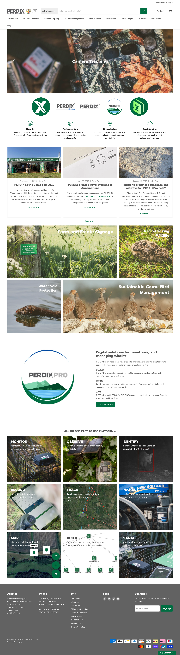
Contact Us (75, 600)
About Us (143, 18)
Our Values (156, 18)
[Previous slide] (14, 62)
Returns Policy (77, 621)
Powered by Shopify (14, 644)
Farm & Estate (95, 18)
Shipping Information (79, 611)
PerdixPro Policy (78, 629)
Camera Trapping (52, 18)
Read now (33, 209)
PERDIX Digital (127, 18)
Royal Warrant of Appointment (97, 198)
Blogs (9, 25)
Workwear (111, 18)
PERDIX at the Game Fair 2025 (34, 186)
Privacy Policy (77, 625)
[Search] (143, 11)
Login (162, 11)
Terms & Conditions (79, 614)
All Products (13, 18)
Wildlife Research (31, 18)
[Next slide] (165, 62)
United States (163, 3)
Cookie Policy (76, 618)
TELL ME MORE (105, 406)
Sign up (167, 610)
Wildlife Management (74, 18)
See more (88, 222)
